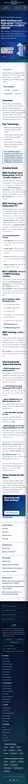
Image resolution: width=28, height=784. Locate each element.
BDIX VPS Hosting (7, 677)
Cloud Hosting (6, 672)
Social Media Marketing (8, 713)
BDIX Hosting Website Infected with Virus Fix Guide (13, 587)
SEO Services (6, 710)
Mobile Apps (5, 721)
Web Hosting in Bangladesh (10, 564)
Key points (15, 90)
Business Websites (7, 688)
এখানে (13, 422)
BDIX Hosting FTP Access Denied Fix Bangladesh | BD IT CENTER (13, 582)
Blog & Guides (6, 732)
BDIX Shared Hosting (8, 664)
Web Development (7, 686)
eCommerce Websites (8, 691)
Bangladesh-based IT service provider (15, 651)
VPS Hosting (6, 674)
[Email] (17, 780)
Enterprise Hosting (7, 669)
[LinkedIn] (14, 780)
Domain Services (7, 729)
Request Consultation (9, 551)
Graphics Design (6, 718)
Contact (4, 735)
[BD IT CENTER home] (5, 7)
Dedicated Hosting (7, 680)
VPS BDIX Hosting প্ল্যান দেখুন (12, 327)
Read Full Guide (7, 517)
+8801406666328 (10, 646)
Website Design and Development (12, 568)
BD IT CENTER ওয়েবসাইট (9, 454)
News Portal (5, 693)
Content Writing (6, 715)
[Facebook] (10, 780)
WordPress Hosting (7, 666)
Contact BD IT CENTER (9, 571)
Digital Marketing (6, 707)
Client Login (5, 737)
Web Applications (7, 699)
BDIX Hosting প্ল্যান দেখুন (10, 324)
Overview (7, 90)
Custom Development (8, 696)
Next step (18, 93)
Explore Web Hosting (11, 512)
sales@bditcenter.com (11, 648)
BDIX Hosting (6, 561)
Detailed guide (9, 93)
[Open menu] (25, 8)
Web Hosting (6, 548)
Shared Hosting (6, 661)
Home (4, 727)
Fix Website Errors (7, 701)
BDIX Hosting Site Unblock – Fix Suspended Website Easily (11, 593)
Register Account (7, 740)
